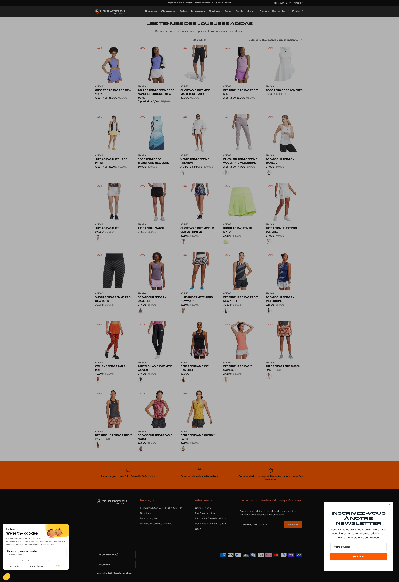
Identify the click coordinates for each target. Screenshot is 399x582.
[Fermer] (388, 505)
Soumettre (358, 556)
